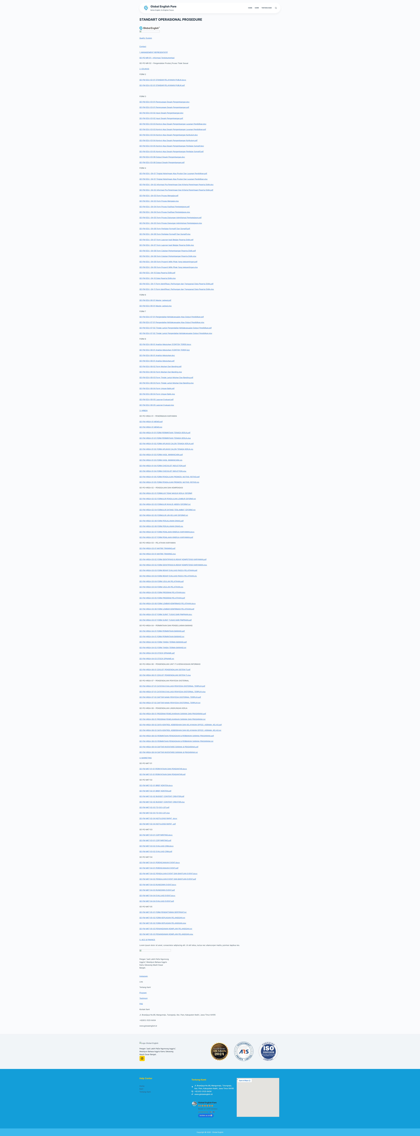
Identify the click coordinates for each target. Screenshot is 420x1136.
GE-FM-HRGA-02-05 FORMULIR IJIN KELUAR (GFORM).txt (163, 515)
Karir (257, 8)
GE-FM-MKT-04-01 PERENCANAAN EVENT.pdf (158, 868)
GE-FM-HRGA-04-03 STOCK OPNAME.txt (156, 659)
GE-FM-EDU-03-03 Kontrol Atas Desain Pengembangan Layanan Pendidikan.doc (172, 124)
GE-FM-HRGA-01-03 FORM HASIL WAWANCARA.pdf (161, 455)
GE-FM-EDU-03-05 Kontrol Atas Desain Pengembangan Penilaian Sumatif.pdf (171, 151)
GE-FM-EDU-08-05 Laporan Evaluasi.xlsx (156, 405)
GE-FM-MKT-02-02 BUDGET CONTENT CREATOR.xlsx (162, 802)
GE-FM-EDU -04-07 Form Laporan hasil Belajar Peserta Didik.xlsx (166, 245)
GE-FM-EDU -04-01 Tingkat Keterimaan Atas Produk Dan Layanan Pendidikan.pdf (173, 173)
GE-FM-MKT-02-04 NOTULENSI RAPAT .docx (158, 818)
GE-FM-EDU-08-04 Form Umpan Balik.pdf (156, 388)
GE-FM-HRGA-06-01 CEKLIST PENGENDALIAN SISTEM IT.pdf (164, 669)
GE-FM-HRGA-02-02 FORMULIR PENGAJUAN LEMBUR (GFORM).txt (167, 499)
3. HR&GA (143, 410)
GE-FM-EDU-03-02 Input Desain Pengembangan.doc (161, 113)
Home (250, 8)
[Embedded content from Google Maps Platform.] (258, 1097)
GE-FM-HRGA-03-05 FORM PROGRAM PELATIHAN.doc (162, 592)
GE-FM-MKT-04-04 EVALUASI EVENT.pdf (156, 901)
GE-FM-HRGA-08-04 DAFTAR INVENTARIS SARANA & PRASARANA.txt (168, 752)
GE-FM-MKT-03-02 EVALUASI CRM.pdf (155, 851)
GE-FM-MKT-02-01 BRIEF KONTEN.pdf (155, 791)
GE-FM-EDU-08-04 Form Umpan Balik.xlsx (157, 394)
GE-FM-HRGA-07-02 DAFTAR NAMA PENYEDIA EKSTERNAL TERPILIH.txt (169, 703)
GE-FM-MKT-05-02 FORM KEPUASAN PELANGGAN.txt (162, 918)
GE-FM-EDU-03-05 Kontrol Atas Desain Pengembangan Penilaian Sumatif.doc (171, 146)
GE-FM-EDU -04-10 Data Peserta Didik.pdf (157, 273)
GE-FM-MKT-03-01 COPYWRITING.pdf (155, 840)
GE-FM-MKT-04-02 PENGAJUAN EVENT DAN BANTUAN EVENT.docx (168, 873)
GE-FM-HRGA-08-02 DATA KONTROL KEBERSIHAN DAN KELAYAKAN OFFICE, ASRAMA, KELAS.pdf (180, 725)
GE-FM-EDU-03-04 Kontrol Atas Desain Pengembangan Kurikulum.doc (168, 135)
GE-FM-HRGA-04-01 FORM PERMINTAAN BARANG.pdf (162, 631)
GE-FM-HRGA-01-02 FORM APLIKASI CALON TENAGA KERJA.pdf (166, 443)
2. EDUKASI (144, 69)
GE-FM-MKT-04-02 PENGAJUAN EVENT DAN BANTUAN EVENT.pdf (167, 879)
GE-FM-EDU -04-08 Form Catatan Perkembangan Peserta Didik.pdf (167, 251)
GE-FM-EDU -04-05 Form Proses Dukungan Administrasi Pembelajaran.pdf (170, 217)
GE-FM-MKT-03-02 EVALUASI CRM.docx (156, 846)
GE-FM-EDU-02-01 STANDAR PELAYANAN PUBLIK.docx (162, 80)
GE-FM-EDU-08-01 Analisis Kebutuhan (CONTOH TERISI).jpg (164, 350)
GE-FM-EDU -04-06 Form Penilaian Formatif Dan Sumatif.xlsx (164, 234)
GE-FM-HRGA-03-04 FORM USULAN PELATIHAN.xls (161, 587)
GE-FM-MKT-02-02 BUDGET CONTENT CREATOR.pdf (161, 796)
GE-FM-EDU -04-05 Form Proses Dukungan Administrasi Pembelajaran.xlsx (170, 223)
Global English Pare (163, 6)
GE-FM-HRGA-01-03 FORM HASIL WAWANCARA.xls (160, 460)
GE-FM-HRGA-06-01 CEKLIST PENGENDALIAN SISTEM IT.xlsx (165, 675)
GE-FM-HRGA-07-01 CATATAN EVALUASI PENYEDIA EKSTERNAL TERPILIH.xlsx (172, 692)
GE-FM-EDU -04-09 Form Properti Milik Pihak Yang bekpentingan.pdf (168, 262)
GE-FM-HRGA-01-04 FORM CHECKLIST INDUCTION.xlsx (162, 471)
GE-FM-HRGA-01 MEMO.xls (150, 427)
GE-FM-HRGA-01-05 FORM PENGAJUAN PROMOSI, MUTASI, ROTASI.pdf (169, 477)
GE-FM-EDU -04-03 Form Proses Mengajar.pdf (158, 195)
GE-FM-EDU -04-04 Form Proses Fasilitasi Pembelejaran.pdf (164, 207)
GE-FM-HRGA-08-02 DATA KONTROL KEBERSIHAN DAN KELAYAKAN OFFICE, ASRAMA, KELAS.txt (180, 730)
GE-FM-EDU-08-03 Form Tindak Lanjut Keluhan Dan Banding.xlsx (166, 383)
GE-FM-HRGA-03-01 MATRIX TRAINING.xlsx (157, 554)
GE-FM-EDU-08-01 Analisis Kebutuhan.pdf (156, 361)
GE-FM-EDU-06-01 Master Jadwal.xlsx (155, 306)
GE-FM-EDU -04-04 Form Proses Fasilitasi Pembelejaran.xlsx (164, 212)
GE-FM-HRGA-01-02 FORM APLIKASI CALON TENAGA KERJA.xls (166, 449)
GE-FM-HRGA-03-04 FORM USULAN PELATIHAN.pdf (161, 581)
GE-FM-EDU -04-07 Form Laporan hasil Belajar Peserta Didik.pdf (166, 240)
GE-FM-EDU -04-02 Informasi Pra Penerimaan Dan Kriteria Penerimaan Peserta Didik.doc (176, 184)
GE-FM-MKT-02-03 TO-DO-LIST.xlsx (154, 813)
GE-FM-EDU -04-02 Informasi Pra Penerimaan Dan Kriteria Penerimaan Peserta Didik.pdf (176, 190)
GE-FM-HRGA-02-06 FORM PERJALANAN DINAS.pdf (161, 521)
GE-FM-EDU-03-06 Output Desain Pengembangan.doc (162, 157)
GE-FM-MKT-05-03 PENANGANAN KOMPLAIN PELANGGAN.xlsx (166, 934)
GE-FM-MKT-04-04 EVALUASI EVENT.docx (157, 895)
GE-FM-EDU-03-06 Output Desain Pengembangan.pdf (162, 162)
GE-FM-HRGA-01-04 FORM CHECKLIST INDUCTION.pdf (162, 466)
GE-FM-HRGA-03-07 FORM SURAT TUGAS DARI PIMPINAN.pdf (165, 620)
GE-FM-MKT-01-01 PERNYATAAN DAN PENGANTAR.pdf (162, 774)
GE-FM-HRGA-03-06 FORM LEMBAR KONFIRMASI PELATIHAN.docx (167, 603)
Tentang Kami (267, 8)
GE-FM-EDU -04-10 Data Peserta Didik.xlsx (157, 278)
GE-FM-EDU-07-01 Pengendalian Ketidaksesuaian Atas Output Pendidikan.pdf (171, 317)
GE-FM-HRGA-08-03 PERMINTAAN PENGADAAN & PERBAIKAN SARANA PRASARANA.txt (176, 741)
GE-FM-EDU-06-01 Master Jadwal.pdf (155, 300)
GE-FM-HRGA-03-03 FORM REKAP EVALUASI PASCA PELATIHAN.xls (168, 576)
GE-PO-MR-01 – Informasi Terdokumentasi (156, 58)
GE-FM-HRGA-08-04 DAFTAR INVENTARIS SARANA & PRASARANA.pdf (168, 747)
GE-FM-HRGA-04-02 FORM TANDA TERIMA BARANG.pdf (163, 642)
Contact (142, 46)
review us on (205, 1115)
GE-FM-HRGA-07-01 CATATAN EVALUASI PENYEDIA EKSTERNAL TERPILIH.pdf (172, 686)
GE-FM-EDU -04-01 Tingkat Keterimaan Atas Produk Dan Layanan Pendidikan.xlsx (173, 179)
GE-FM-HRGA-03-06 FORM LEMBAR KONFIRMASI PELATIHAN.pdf (166, 609)
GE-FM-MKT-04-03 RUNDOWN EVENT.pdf (157, 890)
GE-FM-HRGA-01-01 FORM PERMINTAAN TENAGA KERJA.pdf (164, 433)
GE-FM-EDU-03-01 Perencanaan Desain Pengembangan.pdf (164, 107)
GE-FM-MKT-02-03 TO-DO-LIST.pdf (154, 807)
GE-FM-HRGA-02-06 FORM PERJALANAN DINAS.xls (161, 526)
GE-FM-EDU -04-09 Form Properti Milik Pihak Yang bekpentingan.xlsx (168, 267)
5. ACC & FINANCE (147, 940)
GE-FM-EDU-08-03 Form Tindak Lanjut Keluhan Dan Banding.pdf (166, 377)
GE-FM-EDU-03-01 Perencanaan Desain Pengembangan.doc (164, 102)
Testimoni (143, 998)
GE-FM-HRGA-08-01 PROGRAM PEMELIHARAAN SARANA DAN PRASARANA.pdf (172, 714)
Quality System (145, 38)
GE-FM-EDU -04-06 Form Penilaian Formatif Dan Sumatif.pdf (164, 229)
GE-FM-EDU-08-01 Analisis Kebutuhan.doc (157, 355)
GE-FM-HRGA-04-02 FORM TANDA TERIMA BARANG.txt (162, 647)
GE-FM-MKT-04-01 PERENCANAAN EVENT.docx (159, 862)
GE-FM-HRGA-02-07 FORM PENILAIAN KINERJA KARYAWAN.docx (166, 532)
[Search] (276, 8)
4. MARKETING (145, 758)
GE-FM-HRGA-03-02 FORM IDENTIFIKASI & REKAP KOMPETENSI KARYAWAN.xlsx (173, 565)
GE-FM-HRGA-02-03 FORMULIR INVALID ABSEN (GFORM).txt (165, 504)
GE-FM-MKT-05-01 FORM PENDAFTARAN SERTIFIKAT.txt (162, 912)
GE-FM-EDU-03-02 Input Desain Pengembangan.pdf (161, 118)
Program (143, 993)
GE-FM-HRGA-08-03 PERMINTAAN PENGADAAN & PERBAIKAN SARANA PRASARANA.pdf (176, 736)
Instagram (143, 976)
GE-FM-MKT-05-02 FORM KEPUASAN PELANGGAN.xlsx (162, 923)
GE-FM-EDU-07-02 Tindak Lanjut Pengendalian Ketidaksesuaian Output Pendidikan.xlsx (175, 333)
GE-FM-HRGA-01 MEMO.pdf (151, 421)
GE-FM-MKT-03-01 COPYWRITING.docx (155, 835)
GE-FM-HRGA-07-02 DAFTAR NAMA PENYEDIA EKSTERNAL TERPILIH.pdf (170, 697)
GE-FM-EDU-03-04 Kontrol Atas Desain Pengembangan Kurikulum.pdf (168, 140)
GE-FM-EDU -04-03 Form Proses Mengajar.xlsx (159, 201)
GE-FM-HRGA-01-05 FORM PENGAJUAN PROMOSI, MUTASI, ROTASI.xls (169, 482)
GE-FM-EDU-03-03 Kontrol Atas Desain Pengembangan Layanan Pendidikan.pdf (172, 129)
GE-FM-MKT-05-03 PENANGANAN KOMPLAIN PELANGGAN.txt (165, 929)
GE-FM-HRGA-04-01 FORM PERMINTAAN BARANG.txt (161, 636)
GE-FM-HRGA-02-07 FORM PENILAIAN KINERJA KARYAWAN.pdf (166, 537)
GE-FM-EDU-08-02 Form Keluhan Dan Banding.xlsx (160, 372)
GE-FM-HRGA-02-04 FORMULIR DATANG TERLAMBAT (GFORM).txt (167, 510)
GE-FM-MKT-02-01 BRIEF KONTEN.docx (156, 785)
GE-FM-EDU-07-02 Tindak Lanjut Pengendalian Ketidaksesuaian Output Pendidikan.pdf (175, 328)
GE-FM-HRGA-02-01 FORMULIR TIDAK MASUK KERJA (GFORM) (165, 493)
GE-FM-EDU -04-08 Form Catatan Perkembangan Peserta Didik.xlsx (167, 256)
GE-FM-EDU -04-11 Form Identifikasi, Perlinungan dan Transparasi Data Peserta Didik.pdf (176, 284)
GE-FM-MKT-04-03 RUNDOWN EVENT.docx (157, 885)
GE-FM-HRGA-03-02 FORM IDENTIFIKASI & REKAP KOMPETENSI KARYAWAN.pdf (172, 559)
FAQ (141, 1004)
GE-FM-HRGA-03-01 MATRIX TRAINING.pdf (157, 548)
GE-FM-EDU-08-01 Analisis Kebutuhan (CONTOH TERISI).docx (165, 344)
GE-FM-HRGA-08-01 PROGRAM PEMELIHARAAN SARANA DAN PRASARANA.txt (172, 719)
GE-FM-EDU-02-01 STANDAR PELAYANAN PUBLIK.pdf (162, 85)
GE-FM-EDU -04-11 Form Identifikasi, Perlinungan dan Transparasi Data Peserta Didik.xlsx (176, 289)
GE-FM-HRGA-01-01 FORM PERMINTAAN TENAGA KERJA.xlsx (165, 438)
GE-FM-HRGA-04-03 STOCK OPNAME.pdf (157, 653)
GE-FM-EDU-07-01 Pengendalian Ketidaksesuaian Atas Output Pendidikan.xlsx (171, 322)
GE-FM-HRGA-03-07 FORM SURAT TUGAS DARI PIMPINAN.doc (165, 614)
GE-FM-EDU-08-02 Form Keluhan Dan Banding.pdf (160, 366)
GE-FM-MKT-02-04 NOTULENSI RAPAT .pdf (157, 824)
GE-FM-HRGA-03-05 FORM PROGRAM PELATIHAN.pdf (162, 598)
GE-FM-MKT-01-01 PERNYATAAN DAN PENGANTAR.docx (163, 769)
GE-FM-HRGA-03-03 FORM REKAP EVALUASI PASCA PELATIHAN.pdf (168, 570)
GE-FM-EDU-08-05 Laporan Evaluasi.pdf (156, 399)
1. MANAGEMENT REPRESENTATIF (153, 52)
